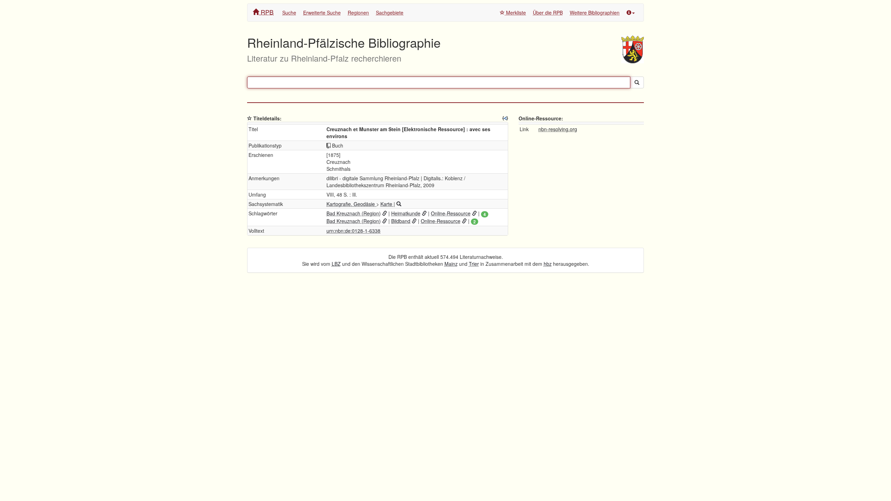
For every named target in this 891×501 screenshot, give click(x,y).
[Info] (630, 12)
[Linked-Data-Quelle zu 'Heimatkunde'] (424, 213)
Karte (387, 203)
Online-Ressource (451, 213)
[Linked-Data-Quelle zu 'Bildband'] (414, 220)
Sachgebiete (389, 12)
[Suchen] (637, 82)
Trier (474, 263)
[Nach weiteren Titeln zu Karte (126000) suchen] (398, 203)
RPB (266, 11)
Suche (289, 12)
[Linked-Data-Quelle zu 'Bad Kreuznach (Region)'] (384, 213)
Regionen (358, 12)
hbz (548, 263)
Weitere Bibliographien (595, 12)
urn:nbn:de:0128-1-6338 (353, 230)
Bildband (400, 220)
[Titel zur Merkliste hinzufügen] (249, 118)
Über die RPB (548, 12)
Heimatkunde (405, 213)
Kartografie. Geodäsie (351, 203)
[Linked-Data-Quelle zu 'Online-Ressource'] (474, 213)
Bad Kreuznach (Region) (353, 213)
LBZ (336, 263)
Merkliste (515, 12)
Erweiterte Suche (322, 12)
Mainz (451, 263)
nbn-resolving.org (557, 129)
